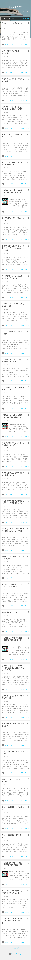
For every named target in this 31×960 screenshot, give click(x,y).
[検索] (29, 3)
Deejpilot (19, 956)
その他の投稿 (15, 948)
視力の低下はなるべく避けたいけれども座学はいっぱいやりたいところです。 (13, 668)
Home (4, 11)
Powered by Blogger (16, 954)
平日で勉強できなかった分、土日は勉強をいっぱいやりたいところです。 (13, 445)
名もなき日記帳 (15, 7)
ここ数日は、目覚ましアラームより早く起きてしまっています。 (13, 921)
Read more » (25, 44)
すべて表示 (26, 18)
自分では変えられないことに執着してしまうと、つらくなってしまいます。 (13, 248)
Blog (10, 11)
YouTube (25, 11)
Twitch (17, 11)
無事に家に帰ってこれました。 (13, 612)
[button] (28, 23)
